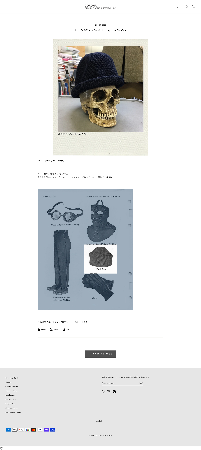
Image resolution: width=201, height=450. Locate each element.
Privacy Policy (10, 399)
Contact (8, 382)
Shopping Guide (11, 378)
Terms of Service (12, 390)
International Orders (13, 412)
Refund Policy (10, 403)
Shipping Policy (11, 408)
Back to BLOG (102, 354)
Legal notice (10, 395)
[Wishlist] (1, 448)
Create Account (11, 386)
